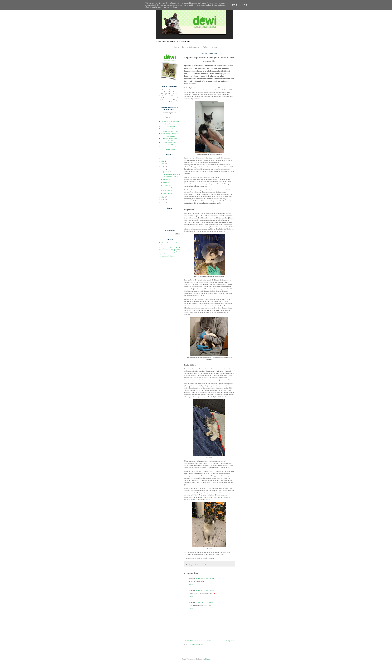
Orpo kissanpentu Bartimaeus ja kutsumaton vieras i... (171, 175)
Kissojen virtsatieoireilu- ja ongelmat (170, 143)
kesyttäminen (176, 245)
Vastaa (191, 584)
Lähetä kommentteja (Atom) (196, 644)
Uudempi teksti (189, 641)
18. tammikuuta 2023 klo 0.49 (205, 578)
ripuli (204, 565)
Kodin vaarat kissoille (170, 147)
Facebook (205, 47)
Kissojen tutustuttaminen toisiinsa (170, 139)
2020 (163, 200)
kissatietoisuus (162, 252)
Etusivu (176, 47)
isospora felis (192, 565)
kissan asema (163, 250)
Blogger (207, 659)
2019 (163, 202)
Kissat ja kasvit (170, 136)
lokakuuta (166, 182)
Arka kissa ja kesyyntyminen (170, 121)
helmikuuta (166, 191)
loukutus (170, 252)
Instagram (214, 47)
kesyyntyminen (163, 248)
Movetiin (226, 201)
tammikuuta (166, 193)
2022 (163, 169)
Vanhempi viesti (229, 641)
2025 (163, 161)
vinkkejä (172, 256)
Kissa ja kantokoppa (170, 124)
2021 (163, 197)
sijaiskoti (162, 254)
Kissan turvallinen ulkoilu (170, 131)
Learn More (236, 5)
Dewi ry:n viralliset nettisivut (190, 47)
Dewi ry (163, 242)
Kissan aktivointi (170, 126)
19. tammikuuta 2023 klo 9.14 (205, 590)
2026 (163, 158)
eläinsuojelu (163, 245)
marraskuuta (167, 179)
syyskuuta (166, 185)
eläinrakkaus (176, 243)
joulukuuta (166, 172)
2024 (163, 164)
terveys (178, 254)
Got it (244, 5)
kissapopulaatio (174, 249)
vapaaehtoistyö (164, 256)
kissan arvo (200, 565)
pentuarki (177, 252)
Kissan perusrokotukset (170, 129)
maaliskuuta (166, 188)
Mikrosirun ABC (170, 149)
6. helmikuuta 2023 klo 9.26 (204, 602)
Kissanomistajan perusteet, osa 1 (170, 134)
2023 (163, 167)
